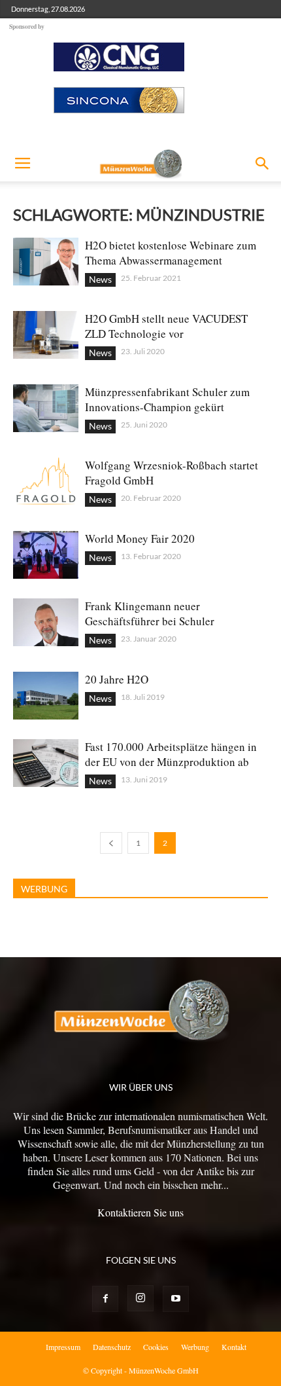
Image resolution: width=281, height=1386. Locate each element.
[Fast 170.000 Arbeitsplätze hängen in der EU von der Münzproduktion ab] (45, 763)
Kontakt (234, 1346)
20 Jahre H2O (116, 679)
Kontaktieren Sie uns (140, 1212)
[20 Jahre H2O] (45, 696)
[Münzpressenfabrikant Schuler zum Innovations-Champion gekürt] (45, 408)
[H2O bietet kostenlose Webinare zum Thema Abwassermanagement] (45, 261)
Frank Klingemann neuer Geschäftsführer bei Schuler (149, 613)
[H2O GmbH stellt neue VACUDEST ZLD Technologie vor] (45, 335)
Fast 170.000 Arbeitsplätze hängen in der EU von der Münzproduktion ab (171, 754)
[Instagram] (140, 1298)
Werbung (195, 1346)
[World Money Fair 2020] (45, 555)
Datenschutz (112, 1346)
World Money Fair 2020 (140, 538)
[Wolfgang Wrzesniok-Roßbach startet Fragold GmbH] (45, 481)
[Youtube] (176, 1299)
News (100, 279)
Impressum (63, 1346)
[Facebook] (105, 1299)
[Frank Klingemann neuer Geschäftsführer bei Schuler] (45, 622)
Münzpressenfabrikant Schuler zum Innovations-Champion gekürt (167, 399)
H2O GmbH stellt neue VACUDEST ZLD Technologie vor (166, 326)
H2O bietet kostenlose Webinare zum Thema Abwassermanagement (170, 253)
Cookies (156, 1346)
